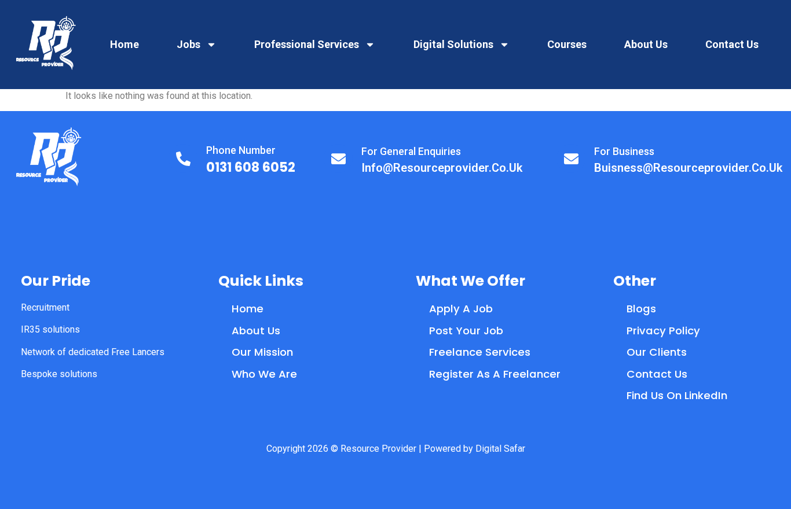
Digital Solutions (453, 44)
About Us (646, 44)
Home (124, 44)
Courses (567, 44)
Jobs (188, 44)
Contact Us (732, 44)
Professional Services (306, 44)
